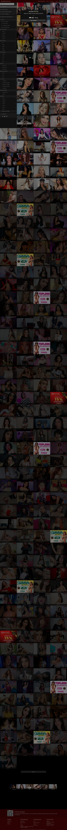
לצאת (33, 15)
